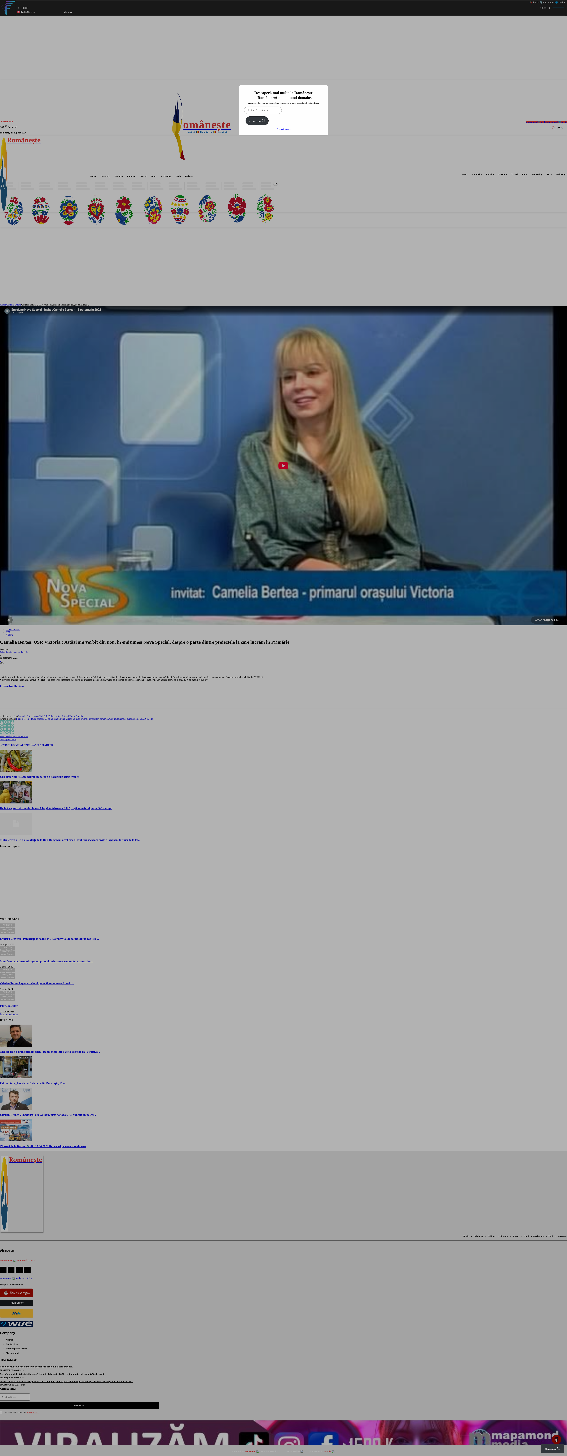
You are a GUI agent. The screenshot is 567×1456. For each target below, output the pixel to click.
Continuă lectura (283, 129)
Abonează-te (255, 121)
